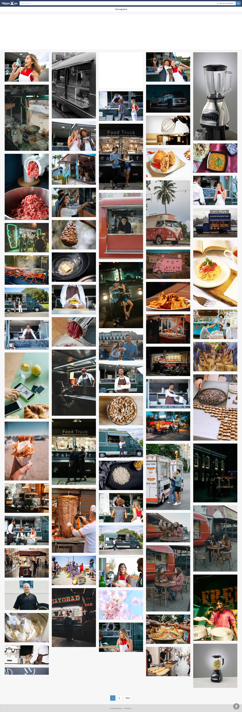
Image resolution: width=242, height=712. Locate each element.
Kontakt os (128, 708)
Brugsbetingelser (116, 708)
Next (128, 698)
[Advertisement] (121, 32)
